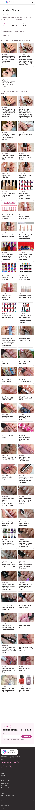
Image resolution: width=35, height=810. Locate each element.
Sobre (2, 793)
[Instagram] (2, 766)
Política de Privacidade (7, 795)
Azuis (17, 698)
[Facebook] (6, 766)
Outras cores (6, 35)
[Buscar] (33, 2)
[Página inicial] (10, 2)
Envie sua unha (5, 788)
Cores (2, 773)
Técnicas (3, 778)
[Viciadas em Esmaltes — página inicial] (9, 752)
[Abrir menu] (2, 2)
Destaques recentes (7, 31)
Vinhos (10, 698)
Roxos (14, 698)
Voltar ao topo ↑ (6, 799)
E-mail (4, 733)
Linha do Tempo (5, 780)
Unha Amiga (4, 785)
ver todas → (23, 698)
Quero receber (26, 736)
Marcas (3, 775)
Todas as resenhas (19, 31)
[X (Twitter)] (10, 766)
